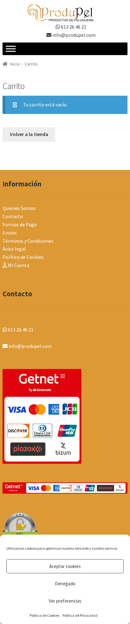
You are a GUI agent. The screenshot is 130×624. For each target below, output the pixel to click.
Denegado (65, 584)
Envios (10, 233)
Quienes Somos (19, 208)
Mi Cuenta (18, 265)
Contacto (13, 216)
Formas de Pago (20, 224)
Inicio (15, 64)
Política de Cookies (44, 615)
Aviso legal (14, 249)
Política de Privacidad (80, 615)
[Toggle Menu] (11, 49)
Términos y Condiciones (28, 241)
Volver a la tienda (29, 134)
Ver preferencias (65, 601)
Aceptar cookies (65, 566)
